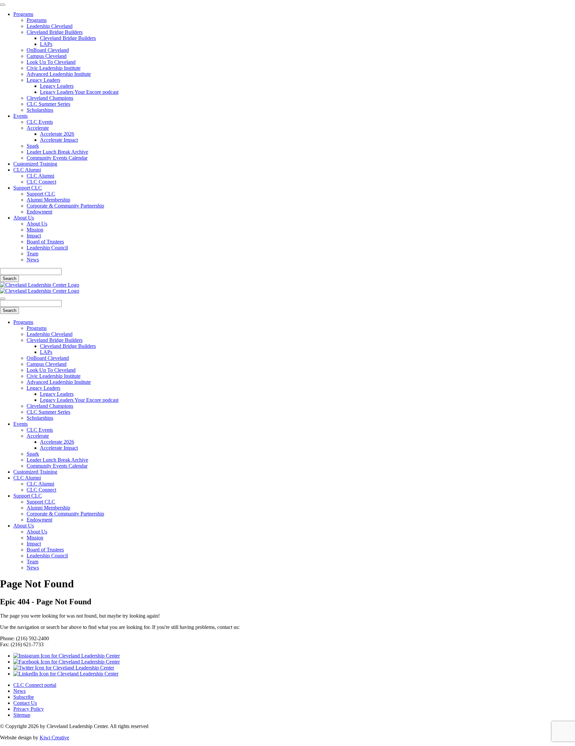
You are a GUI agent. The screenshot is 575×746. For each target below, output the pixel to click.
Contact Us (25, 703)
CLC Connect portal (34, 685)
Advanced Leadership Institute (59, 74)
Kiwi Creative (54, 737)
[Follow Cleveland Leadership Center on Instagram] (66, 656)
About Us (23, 218)
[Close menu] (2, 5)
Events (20, 116)
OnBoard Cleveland (48, 50)
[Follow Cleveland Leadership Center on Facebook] (66, 662)
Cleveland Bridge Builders (55, 32)
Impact (34, 235)
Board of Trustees (45, 241)
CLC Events (40, 122)
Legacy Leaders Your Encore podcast (79, 92)
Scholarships (40, 110)
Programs (23, 14)
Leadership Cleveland (50, 26)
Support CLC (27, 188)
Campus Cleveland (47, 56)
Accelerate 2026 (57, 134)
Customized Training (35, 164)
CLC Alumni (27, 170)
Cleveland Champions (50, 98)
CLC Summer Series (48, 104)
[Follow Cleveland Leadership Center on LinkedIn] (65, 673)
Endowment (39, 212)
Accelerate (38, 128)
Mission (35, 229)
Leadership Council (47, 247)
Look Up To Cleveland (51, 62)
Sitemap (21, 715)
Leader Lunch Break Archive (57, 152)
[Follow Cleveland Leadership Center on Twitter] (63, 668)
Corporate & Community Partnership (65, 206)
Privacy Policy (28, 709)
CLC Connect (41, 182)
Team (32, 253)
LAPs (46, 44)
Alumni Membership (48, 200)
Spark (33, 146)
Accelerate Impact (59, 140)
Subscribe (23, 697)
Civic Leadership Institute (54, 68)
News (33, 259)
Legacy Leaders (43, 80)
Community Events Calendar (57, 158)
